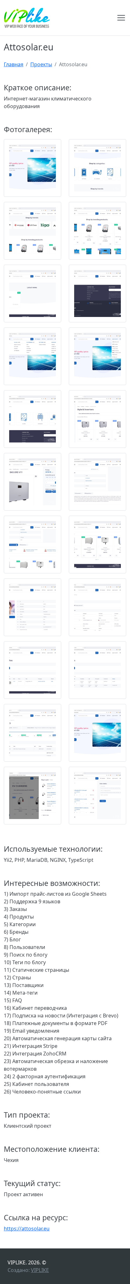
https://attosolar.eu (27, 1228)
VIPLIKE (40, 1270)
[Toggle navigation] (121, 18)
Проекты (41, 64)
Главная (13, 64)
